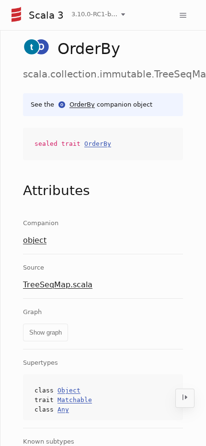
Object (68, 390)
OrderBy (82, 104)
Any (63, 409)
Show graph (45, 332)
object (34, 240)
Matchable (74, 399)
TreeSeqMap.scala (57, 284)
